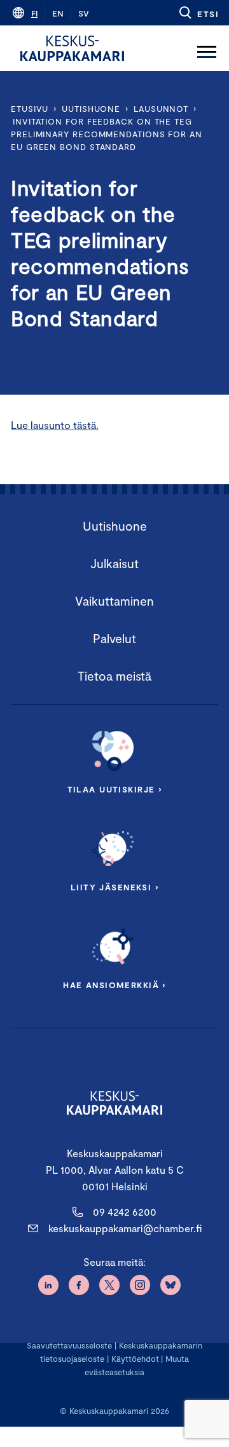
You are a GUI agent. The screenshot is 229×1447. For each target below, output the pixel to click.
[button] (198, 12)
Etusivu (29, 109)
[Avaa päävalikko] (206, 48)
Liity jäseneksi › (114, 887)
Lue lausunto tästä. (55, 425)
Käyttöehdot (135, 1359)
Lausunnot (161, 109)
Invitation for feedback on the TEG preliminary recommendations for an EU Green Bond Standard (106, 134)
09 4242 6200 (124, 1212)
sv (83, 13)
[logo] (72, 48)
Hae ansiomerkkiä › (114, 985)
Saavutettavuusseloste (69, 1345)
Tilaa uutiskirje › (114, 789)
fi (34, 13)
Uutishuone (91, 109)
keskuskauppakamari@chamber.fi (125, 1228)
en (58, 13)
